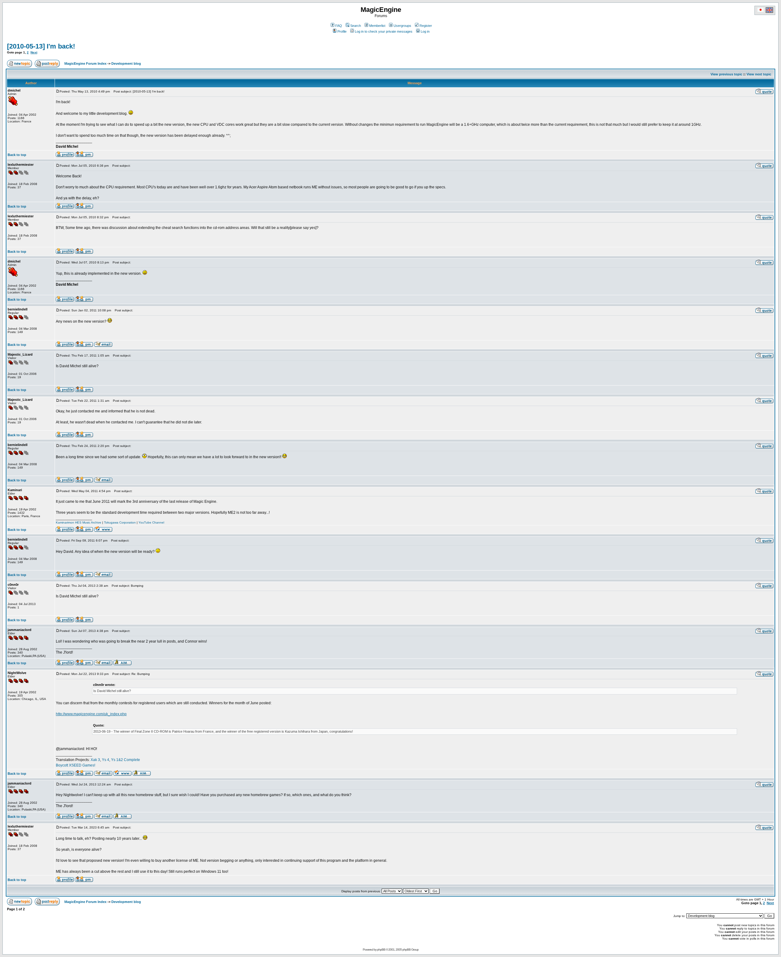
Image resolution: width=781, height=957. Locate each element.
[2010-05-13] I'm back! (41, 46)
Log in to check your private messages (383, 31)
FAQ (338, 25)
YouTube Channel (151, 522)
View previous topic (726, 74)
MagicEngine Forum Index (85, 63)
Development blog (126, 63)
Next (34, 52)
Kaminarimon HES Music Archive (78, 522)
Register (425, 25)
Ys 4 (105, 760)
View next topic (759, 74)
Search (355, 25)
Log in (425, 31)
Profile (342, 31)
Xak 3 (95, 760)
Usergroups (402, 25)
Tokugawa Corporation (120, 522)
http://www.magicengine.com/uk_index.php (91, 714)
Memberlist (377, 25)
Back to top (17, 155)
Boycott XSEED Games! (75, 765)
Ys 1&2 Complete (125, 760)
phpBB (381, 949)
